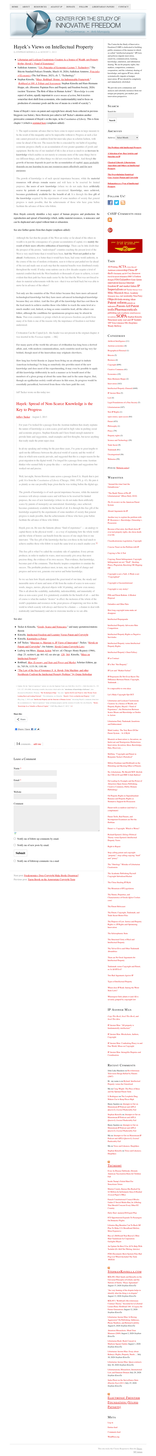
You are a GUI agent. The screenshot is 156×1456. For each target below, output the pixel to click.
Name (17, 768)
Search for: (112, 111)
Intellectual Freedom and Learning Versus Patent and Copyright (57, 634)
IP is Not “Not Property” (118, 664)
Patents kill (124, 306)
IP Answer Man (114, 393)
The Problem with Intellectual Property (125, 147)
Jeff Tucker (127, 289)
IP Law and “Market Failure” (119, 670)
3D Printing (113, 266)
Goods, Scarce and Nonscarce (52, 626)
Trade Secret (113, 445)
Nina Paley (137, 295)
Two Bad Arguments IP (120, 975)
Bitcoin (111, 355)
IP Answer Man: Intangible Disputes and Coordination (124, 1053)
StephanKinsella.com (125, 1271)
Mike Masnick (116, 292)
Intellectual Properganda (118, 619)
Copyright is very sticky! (118, 589)
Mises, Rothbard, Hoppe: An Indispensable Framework (62, 79)
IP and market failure (127, 286)
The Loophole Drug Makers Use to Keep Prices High (123, 1098)
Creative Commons (116, 369)
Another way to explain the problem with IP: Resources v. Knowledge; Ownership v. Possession (125, 520)
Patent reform (117, 302)
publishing (112, 312)
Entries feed (112, 1427)
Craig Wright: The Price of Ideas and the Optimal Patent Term (124, 1090)
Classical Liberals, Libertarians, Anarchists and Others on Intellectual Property (124, 165)
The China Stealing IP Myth (119, 882)
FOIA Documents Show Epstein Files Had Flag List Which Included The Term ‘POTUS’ (125, 1256)
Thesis (139, 1448)
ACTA (122, 266)
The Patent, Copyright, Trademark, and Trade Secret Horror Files (124, 914)
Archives (111, 137)
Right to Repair (114, 846)
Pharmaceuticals (126, 309)
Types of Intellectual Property (120, 981)
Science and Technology (118, 440)
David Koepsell (113, 276)
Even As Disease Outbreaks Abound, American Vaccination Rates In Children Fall (124, 1173)
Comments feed (114, 1432)
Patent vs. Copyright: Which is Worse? (123, 828)
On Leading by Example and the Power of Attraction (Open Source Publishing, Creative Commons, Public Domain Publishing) (125, 785)
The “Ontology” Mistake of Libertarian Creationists (124, 866)
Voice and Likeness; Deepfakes (126, 1146)
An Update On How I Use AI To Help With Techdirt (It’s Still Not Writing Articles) (125, 1247)
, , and (123, 1017)
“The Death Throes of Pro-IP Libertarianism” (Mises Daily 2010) (122, 494)
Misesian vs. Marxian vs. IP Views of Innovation (54, 642)
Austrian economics (116, 345)
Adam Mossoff (131, 267)
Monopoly (111, 296)
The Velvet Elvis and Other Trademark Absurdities (123, 950)
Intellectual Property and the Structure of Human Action (52, 699)
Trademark (112, 449)
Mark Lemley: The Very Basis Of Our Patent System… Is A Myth (123, 731)
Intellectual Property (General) (120, 388)
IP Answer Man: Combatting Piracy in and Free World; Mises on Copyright (125, 1044)
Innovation (112, 383)
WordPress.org (113, 1436)
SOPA (121, 316)
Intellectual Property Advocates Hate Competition (123, 626)
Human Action (44, 650)
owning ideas (129, 299)
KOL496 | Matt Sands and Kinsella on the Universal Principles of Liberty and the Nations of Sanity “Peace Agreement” (125, 1279)
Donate (70, 6)
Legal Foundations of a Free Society (122, 402)
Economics (112, 374)
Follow (83, 6)
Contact (124, 6)
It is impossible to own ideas (119, 688)
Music (118, 296)
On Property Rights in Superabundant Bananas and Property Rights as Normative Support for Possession (123, 798)
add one (37, 744)
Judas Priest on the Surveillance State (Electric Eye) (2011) (123, 1381)
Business (111, 360)
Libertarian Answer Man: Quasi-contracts (125, 1362)
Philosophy (112, 426)
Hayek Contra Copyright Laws (69, 646)
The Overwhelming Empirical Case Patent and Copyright (123, 176)
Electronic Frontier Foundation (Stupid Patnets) (124, 1402)
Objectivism (115, 299)
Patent (110, 421)
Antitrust (111, 270)
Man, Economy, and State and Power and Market (52, 662)
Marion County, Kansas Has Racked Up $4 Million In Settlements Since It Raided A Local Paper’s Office (125, 1191)
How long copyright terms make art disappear (122, 611)
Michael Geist (137, 290)
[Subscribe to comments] (125, 220)
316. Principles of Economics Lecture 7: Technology (64, 67)
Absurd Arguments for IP (118, 511)
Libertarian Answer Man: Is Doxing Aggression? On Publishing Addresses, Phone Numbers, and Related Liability (123, 1320)
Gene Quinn (136, 279)
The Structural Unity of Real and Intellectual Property (121, 941)
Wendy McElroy (114, 325)
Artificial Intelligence (116, 341)
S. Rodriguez (113, 1096)
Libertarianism (114, 407)
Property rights (114, 435)
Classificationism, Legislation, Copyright (125, 540)
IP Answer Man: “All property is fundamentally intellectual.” (121, 1026)
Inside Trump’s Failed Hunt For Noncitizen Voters (120, 1183)
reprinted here (39, 122)
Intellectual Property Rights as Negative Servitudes (124, 635)
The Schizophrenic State (118, 933)
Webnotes (112, 459)
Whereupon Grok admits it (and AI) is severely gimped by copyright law (123, 998)
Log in (110, 1422)
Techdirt (137, 319)
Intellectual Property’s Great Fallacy (122, 652)
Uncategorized (114, 454)
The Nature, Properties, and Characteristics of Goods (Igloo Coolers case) (124, 897)
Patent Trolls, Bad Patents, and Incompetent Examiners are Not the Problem (122, 819)
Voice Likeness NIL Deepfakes (124, 322)
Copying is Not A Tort (117, 553)
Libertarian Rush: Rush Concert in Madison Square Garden (122, 1342)
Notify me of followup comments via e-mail (38, 860)
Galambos (125, 279)
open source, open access (118, 416)
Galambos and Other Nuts (118, 604)
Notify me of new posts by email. (33, 845)
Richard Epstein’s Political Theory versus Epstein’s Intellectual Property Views (122, 837)
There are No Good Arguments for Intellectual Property (121, 959)
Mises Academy (131, 292)
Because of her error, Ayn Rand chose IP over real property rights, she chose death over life (124, 532)
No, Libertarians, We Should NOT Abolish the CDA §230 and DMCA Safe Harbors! (125, 773)
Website (17, 791)
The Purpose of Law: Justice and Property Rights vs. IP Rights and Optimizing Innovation (125, 924)
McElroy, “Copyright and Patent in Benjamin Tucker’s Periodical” (122, 755)
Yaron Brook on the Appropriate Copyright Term (51, 879)
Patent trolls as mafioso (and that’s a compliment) (122, 809)
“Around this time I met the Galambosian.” (119, 485)
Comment (18, 803)
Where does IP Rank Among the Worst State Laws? (123, 989)
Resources (40, 6)
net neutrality (126, 295)
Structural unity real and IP (120, 319)
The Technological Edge (48, 693)
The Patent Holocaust (116, 906)
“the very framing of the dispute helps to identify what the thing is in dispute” (124, 1291)
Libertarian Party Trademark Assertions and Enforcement (124, 722)
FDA (116, 279)
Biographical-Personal (117, 350)
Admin (137, 1452)
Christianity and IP (120, 273)
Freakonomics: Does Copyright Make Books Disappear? (51, 875)
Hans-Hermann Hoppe (117, 378)
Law (109, 397)
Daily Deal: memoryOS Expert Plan (122, 1212)
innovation (113, 282)
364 (68, 654)
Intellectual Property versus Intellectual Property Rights (124, 644)
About (26, 6)
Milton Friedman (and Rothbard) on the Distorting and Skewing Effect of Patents (124, 764)
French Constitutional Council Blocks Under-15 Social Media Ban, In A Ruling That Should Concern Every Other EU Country (124, 1203)
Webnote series (122, 467)
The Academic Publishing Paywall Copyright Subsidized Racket (122, 875)
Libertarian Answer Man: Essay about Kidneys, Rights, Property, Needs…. (123, 1353)
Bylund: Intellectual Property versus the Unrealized (124, 1082)
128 (63, 654)
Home (15, 6)
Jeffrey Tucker (23, 416)
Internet (122, 282)
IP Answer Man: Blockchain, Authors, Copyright (123, 1035)
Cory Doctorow (133, 273)
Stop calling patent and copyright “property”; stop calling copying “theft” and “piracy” (124, 855)
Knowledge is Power (37, 638)
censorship (122, 270)
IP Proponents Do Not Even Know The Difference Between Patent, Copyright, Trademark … (123, 679)
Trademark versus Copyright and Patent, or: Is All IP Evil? (124, 968)
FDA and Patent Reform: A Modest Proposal (122, 596)
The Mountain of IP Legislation (121, 888)
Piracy (110, 430)
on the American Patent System (124, 503)
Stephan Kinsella (135, 316)
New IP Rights (113, 411)
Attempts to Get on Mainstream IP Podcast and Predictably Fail (123, 1107)
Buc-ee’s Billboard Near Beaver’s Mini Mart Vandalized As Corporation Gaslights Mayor (123, 1238)
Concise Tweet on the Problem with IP (123, 547)
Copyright (112, 364)
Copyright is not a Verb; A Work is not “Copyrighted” (123, 575)
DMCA (131, 276)
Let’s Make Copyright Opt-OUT (121, 694)
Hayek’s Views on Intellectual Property (76, 696)
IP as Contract (113, 658)
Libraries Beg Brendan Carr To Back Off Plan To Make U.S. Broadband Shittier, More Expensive (124, 1228)
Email (17, 780)
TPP (109, 323)
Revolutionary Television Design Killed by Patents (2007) (124, 1073)
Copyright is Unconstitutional (120, 582)
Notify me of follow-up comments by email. (38, 838)
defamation (123, 276)
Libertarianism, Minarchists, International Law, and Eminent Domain (125, 1371)
